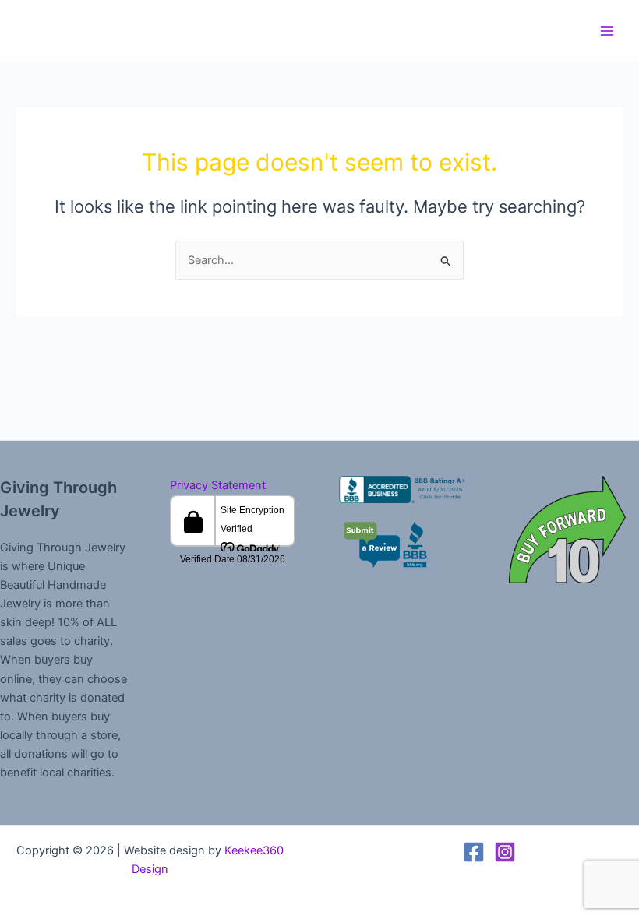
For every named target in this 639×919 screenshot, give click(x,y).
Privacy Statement (218, 485)
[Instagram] (505, 852)
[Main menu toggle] (607, 31)
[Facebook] (474, 852)
